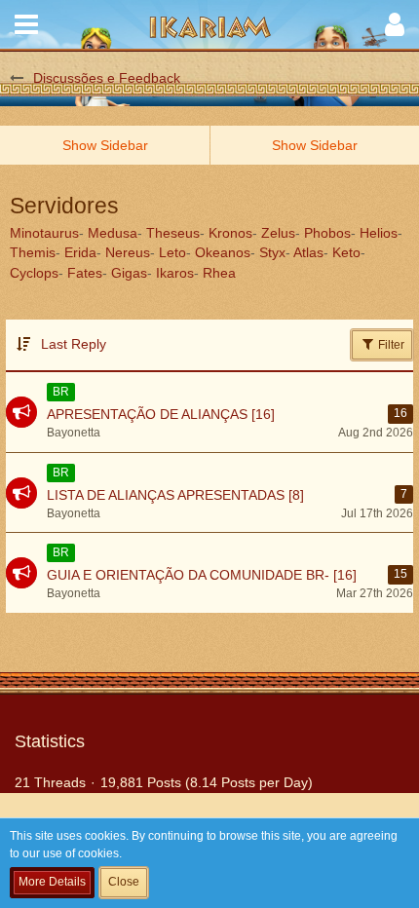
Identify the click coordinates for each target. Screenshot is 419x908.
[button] (26, 24)
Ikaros (175, 273)
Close (123, 882)
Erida (80, 252)
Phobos (327, 233)
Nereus (127, 252)
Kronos (230, 233)
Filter (389, 345)
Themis (33, 252)
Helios (379, 233)
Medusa (112, 233)
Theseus (173, 233)
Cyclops (34, 273)
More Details (52, 882)
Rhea (219, 273)
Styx (272, 252)
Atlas (308, 252)
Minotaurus (44, 233)
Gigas (129, 273)
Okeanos (222, 252)
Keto (346, 252)
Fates (84, 273)
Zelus (278, 233)
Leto (172, 252)
